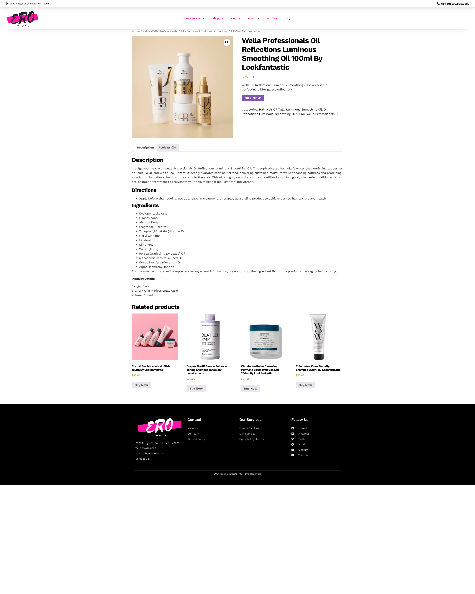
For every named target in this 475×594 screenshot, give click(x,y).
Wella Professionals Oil (323, 114)
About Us (254, 18)
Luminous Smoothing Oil (304, 109)
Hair (145, 31)
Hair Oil (271, 109)
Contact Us (142, 458)
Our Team (273, 18)
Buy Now (253, 98)
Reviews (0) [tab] (167, 147)
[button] (288, 18)
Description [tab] (145, 147)
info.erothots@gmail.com (150, 453)
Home (136, 31)
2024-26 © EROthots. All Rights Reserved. (237, 473)
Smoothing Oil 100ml (290, 114)
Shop (215, 18)
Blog (233, 18)
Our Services (192, 18)
